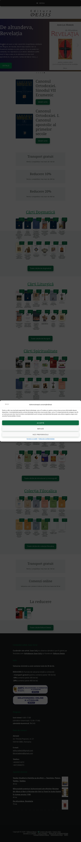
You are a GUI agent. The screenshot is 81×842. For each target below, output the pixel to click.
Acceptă (40, 423)
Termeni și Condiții (32, 439)
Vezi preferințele (41, 434)
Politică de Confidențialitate (46, 439)
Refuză (40, 429)
